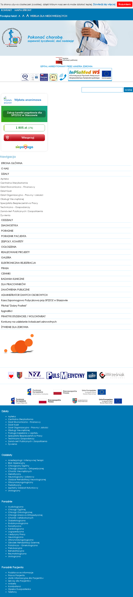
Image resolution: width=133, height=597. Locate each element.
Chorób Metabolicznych (20, 517)
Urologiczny (14, 490)
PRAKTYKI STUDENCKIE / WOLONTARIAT (23, 316)
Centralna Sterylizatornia (14, 182)
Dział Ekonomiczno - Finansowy (17, 186)
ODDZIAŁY (7, 220)
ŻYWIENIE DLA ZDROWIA (14, 327)
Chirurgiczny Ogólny (18, 465)
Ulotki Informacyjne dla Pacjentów (26, 578)
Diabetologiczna (16, 520)
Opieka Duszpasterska (19, 589)
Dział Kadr (6, 190)
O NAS (5, 168)
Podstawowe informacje (20, 572)
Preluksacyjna (15, 548)
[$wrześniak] (112, 379)
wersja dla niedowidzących (48, 16)
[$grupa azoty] (92, 379)
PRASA (5, 268)
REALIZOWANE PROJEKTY (15, 252)
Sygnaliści (6, 311)
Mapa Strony (23, 10)
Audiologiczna (15, 506)
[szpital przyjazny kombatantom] (53, 80)
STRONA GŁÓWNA (11, 163)
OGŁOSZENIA (8, 246)
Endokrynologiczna (18, 523)
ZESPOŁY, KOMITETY (12, 241)
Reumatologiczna (17, 553)
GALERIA (6, 257)
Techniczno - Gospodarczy (15, 207)
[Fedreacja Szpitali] (44, 80)
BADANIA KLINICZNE (12, 278)
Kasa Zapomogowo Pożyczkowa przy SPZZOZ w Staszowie (34, 300)
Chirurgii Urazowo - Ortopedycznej (26, 468)
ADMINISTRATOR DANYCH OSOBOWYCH (24, 294)
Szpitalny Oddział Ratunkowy (23, 487)
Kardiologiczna (16, 528)
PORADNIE (7, 230)
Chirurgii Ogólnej (17, 509)
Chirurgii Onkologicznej (20, 512)
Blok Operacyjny (16, 463)
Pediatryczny (14, 485)
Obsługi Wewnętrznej (12, 199)
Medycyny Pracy (16, 534)
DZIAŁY (5, 173)
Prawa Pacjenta (16, 575)
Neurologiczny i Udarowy (21, 476)
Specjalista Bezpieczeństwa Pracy (19, 203)
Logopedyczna (16, 531)
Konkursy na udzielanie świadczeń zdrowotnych (29, 321)
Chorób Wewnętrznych (20, 471)
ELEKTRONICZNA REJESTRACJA (18, 262)
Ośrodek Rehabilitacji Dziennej (23, 542)
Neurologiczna (15, 537)
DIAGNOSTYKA (9, 225)
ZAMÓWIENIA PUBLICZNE (15, 289)
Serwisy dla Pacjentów (19, 580)
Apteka (4, 178)
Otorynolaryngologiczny (20, 482)
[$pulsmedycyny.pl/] (66, 379)
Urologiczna (14, 556)
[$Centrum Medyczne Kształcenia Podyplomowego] (19, 379)
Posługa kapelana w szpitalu (23, 433)
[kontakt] (62, 80)
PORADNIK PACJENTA (13, 236)
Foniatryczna (14, 526)
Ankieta (12, 583)
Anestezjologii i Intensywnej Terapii (25, 460)
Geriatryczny (14, 474)
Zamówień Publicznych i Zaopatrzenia (21, 211)
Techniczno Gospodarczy (21, 438)
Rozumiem (125, 4)
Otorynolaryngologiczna (20, 539)
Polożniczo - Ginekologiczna (23, 545)
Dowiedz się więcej (104, 4)
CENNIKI (5, 273)
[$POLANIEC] (11, 379)
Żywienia (5, 215)
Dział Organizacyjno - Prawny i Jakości (21, 194)
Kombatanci (14, 586)
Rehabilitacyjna (16, 551)
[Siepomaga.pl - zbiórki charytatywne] (24, 151)
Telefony (12, 592)
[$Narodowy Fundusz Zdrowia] (34, 379)
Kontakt (6, 10)
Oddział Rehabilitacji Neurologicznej (27, 479)
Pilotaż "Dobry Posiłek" (14, 305)
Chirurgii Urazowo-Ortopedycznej (25, 515)
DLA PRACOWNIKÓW (13, 284)
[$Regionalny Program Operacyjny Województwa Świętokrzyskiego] (66, 404)
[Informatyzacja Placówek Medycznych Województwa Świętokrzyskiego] (90, 80)
